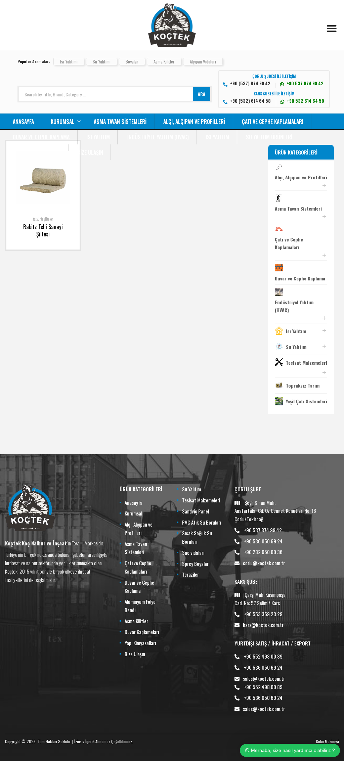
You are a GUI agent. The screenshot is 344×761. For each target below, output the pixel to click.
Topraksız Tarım (302, 385)
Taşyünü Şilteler (43, 219)
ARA (201, 94)
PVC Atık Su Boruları (201, 522)
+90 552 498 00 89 (263, 656)
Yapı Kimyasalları (140, 642)
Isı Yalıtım (98, 137)
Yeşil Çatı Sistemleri (306, 401)
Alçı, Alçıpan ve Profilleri (194, 122)
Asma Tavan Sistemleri (120, 122)
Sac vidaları (193, 552)
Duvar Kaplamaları (142, 631)
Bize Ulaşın (90, 152)
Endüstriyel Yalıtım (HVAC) (157, 137)
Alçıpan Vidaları (203, 61)
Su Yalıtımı (102, 61)
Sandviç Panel (195, 511)
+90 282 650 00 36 (263, 551)
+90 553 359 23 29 (263, 614)
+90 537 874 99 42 (263, 530)
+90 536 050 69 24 (263, 541)
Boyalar (132, 61)
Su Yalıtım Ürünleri (269, 137)
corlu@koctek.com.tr (264, 563)
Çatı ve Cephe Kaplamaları (272, 122)
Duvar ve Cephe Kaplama (41, 137)
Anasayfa (23, 122)
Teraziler (190, 574)
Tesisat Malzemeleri (306, 362)
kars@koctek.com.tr (263, 624)
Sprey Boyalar (195, 563)
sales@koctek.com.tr (264, 678)
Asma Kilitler (164, 61)
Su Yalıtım (296, 346)
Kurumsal (62, 122)
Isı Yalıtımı (69, 61)
